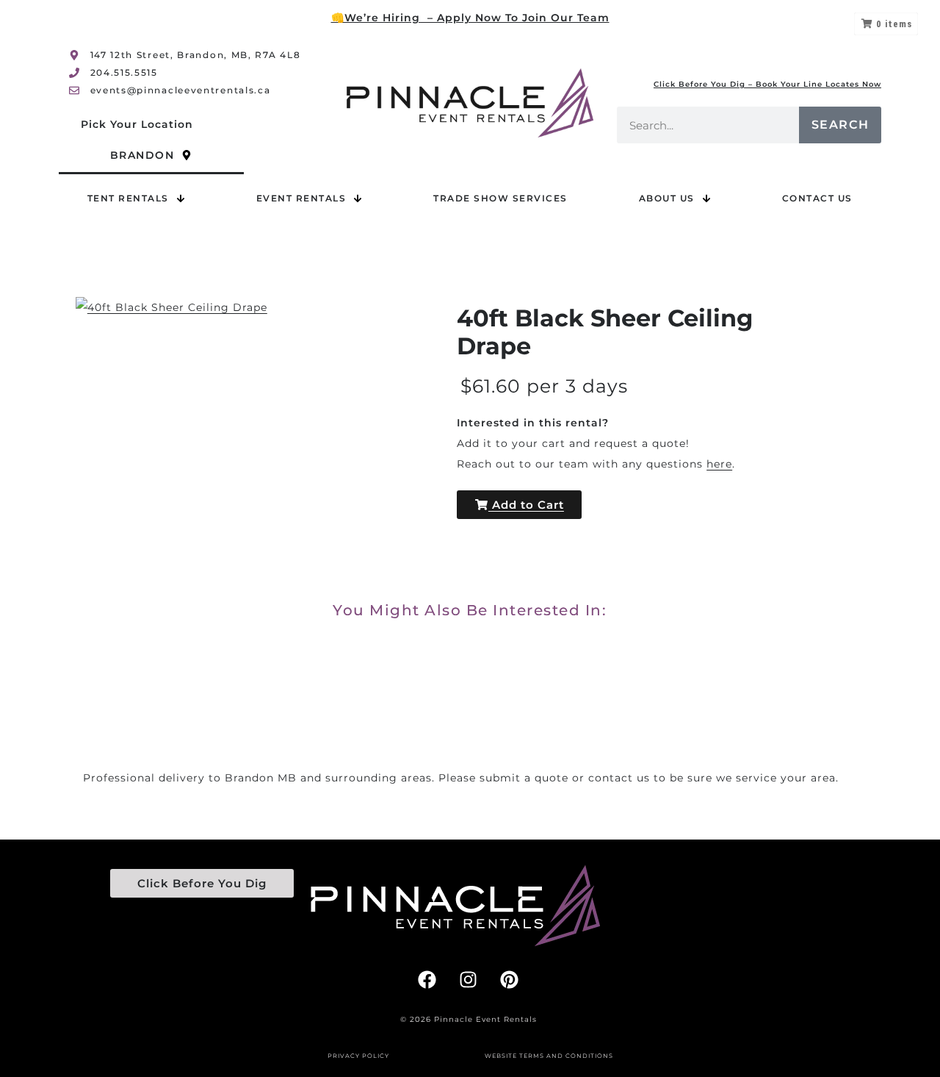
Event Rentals (301, 198)
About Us (667, 198)
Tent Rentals (128, 198)
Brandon (142, 155)
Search (840, 125)
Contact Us (817, 198)
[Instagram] (468, 979)
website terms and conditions (549, 1055)
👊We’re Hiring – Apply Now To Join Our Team (470, 17)
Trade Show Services (500, 198)
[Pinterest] (509, 979)
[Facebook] (427, 979)
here (719, 463)
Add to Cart (526, 505)
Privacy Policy (358, 1055)
